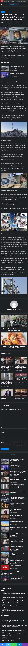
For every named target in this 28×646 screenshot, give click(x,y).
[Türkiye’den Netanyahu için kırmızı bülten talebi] (5, 567)
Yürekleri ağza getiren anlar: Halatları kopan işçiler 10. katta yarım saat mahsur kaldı (6, 383)
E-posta (3, 432)
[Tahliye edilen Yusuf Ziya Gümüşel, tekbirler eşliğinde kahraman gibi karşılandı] (5, 561)
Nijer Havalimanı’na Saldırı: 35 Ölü (18, 527)
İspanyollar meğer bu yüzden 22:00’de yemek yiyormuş (17, 504)
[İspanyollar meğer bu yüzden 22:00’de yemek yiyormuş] (5, 505)
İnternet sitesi (4, 437)
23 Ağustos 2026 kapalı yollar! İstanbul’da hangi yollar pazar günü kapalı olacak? (17, 548)
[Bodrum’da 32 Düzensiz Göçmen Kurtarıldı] (5, 535)
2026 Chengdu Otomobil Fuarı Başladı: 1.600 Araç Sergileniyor (17, 498)
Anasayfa (4, 9)
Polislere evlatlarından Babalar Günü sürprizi (20, 381)
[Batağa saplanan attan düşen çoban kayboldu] (5, 554)
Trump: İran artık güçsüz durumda (7, 397)
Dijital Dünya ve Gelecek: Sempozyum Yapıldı (21, 397)
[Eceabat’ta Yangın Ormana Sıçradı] (5, 523)
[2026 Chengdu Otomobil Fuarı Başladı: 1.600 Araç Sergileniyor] (5, 499)
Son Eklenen (14, 454)
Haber (8, 9)
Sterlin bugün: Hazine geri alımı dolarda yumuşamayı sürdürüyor (11, 572)
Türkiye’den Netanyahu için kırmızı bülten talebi (16, 566)
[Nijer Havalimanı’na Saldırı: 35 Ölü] (5, 529)
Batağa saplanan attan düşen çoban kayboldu (17, 553)
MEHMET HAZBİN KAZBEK (8, 22)
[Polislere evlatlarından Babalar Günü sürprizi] (21, 376)
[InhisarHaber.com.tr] (14, 4)
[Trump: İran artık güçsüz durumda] (7, 392)
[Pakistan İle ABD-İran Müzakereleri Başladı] (5, 75)
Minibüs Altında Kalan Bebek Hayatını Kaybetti (17, 460)
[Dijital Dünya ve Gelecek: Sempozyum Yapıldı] (21, 392)
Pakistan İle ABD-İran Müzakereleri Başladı (15, 466)
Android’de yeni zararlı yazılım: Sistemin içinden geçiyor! (17, 577)
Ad (2, 427)
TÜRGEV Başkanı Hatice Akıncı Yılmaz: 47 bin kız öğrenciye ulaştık (17, 541)
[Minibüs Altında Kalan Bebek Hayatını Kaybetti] (5, 68)
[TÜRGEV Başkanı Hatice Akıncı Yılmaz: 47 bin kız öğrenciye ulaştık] (5, 541)
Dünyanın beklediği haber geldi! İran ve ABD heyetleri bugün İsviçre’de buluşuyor (7, 367)
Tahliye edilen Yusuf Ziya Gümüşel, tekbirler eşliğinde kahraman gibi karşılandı (17, 560)
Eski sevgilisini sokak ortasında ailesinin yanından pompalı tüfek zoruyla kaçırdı (21, 367)
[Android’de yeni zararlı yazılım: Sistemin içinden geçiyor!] (5, 578)
